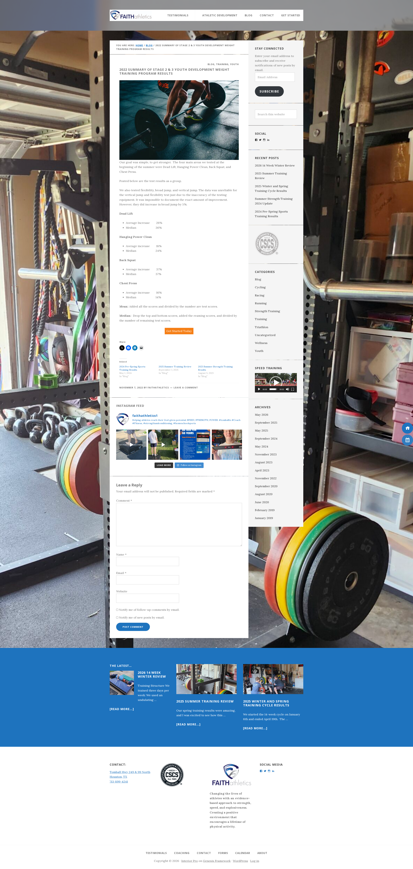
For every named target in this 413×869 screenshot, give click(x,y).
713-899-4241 (119, 781)
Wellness (261, 343)
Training (222, 64)
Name (121, 554)
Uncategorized (265, 335)
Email (121, 573)
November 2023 (266, 454)
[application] (276, 382)
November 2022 (266, 478)
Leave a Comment (186, 387)
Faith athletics (131, 15)
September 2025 (266, 422)
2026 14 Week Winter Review (275, 165)
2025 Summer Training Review (175, 366)
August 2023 (263, 462)
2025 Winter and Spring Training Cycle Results (266, 703)
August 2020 (263, 494)
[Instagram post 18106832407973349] (131, 445)
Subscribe (269, 91)
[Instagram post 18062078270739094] (195, 445)
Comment (124, 500)
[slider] (273, 389)
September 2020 (266, 486)
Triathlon (261, 327)
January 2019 (264, 518)
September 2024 (266, 438)
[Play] (259, 389)
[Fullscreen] (292, 389)
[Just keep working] (163, 445)
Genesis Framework (217, 861)
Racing (259, 295)
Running (261, 303)
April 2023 (262, 470)
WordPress (240, 861)
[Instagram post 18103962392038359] (227, 445)
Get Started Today (179, 331)
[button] (275, 382)
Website (121, 591)
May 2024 (261, 446)
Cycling (260, 287)
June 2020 (262, 502)
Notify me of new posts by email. (141, 617)
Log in (254, 861)
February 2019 (265, 510)
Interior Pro (189, 861)
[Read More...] (122, 709)
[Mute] (287, 389)
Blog (211, 64)
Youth (234, 64)
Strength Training (267, 311)
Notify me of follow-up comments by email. (149, 610)
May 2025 (261, 430)
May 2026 (261, 414)
